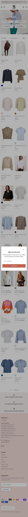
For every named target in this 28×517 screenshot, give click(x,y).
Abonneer (14, 265)
